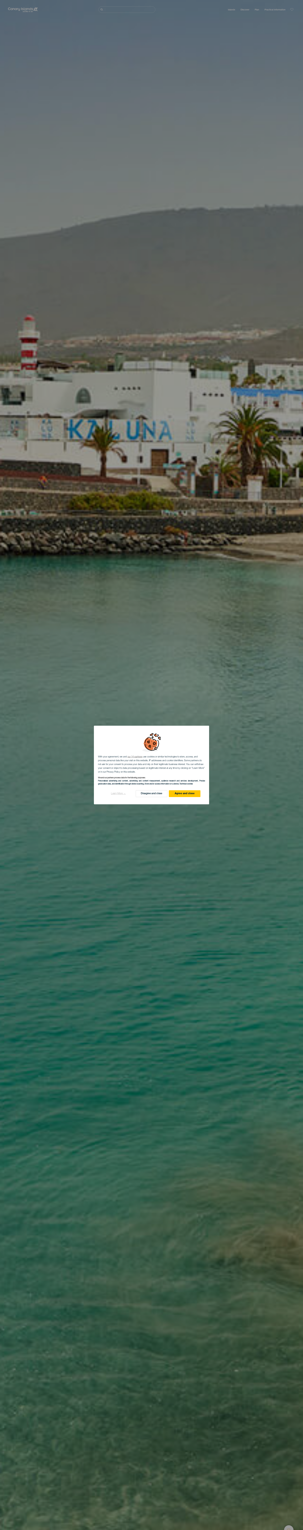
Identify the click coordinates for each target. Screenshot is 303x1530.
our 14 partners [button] (135, 757)
